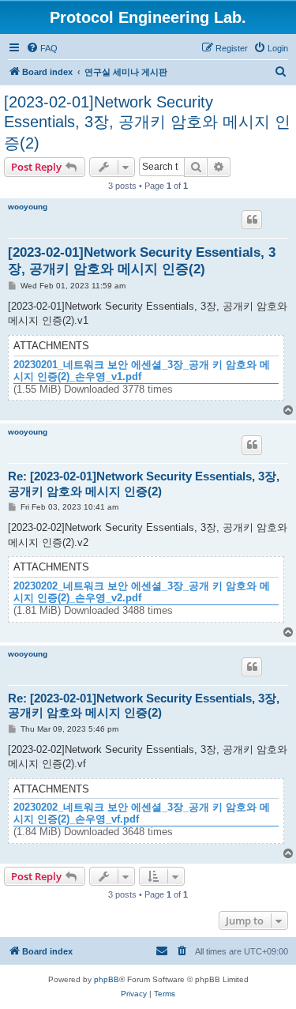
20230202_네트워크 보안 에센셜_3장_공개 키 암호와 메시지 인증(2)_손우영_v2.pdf (141, 592)
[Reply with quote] (252, 219)
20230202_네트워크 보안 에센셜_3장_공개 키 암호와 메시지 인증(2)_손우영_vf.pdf (141, 813)
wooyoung (27, 206)
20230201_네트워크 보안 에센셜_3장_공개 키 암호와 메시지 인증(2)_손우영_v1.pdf (141, 371)
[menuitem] (42, 48)
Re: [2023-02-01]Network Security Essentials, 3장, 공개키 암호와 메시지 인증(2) (143, 483)
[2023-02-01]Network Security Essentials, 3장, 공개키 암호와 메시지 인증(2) (147, 122)
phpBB (106, 979)
